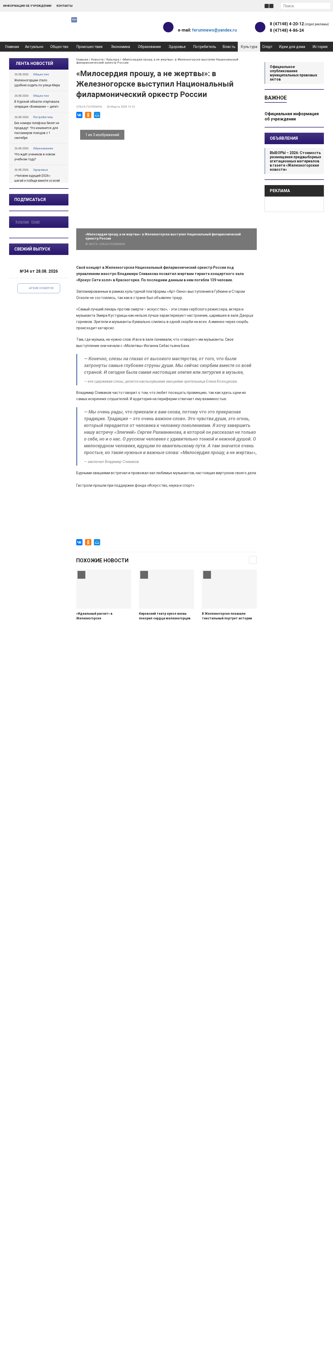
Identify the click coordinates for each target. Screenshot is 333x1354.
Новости (97, 59)
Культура (249, 47)
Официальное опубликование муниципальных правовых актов (293, 73)
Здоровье (177, 47)
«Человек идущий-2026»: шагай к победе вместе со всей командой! (37, 180)
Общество (59, 47)
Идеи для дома (292, 47)
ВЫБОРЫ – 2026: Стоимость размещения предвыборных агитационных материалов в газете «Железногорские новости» (295, 161)
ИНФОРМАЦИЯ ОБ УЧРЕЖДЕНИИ (27, 6)
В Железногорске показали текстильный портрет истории (227, 616)
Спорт (267, 47)
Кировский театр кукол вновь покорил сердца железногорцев (164, 616)
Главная (12, 47)
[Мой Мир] (97, 115)
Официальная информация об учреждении (292, 116)
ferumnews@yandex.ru (214, 30)
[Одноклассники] (88, 115)
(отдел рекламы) (299, 23)
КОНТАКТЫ (64, 6)
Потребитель (204, 47)
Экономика (120, 47)
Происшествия (89, 47)
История (320, 47)
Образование (149, 47)
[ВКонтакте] (79, 115)
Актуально (34, 47)
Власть (229, 47)
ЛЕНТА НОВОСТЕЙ (34, 63)
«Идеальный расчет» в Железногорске (94, 616)
